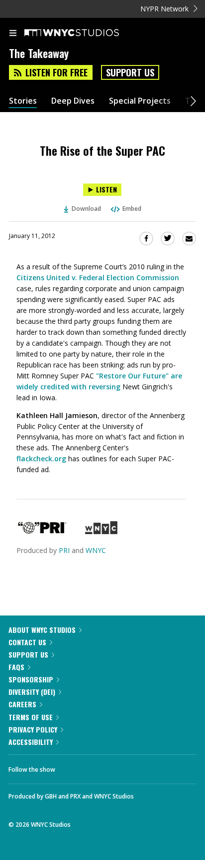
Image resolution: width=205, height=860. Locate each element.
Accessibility (30, 742)
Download (86, 208)
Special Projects (140, 101)
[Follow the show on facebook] (72, 767)
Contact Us (27, 642)
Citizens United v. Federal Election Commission (97, 277)
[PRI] (42, 531)
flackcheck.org (41, 458)
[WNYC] (101, 531)
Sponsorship (30, 679)
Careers (22, 704)
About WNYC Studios (42, 629)
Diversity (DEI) (31, 691)
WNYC (96, 550)
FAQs (16, 667)
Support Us (130, 72)
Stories (23, 101)
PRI (64, 550)
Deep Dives (73, 101)
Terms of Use (30, 717)
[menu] (12, 33)
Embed (131, 208)
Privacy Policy (32, 729)
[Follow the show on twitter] (100, 767)
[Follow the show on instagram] (126, 767)
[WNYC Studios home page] (84, 33)
